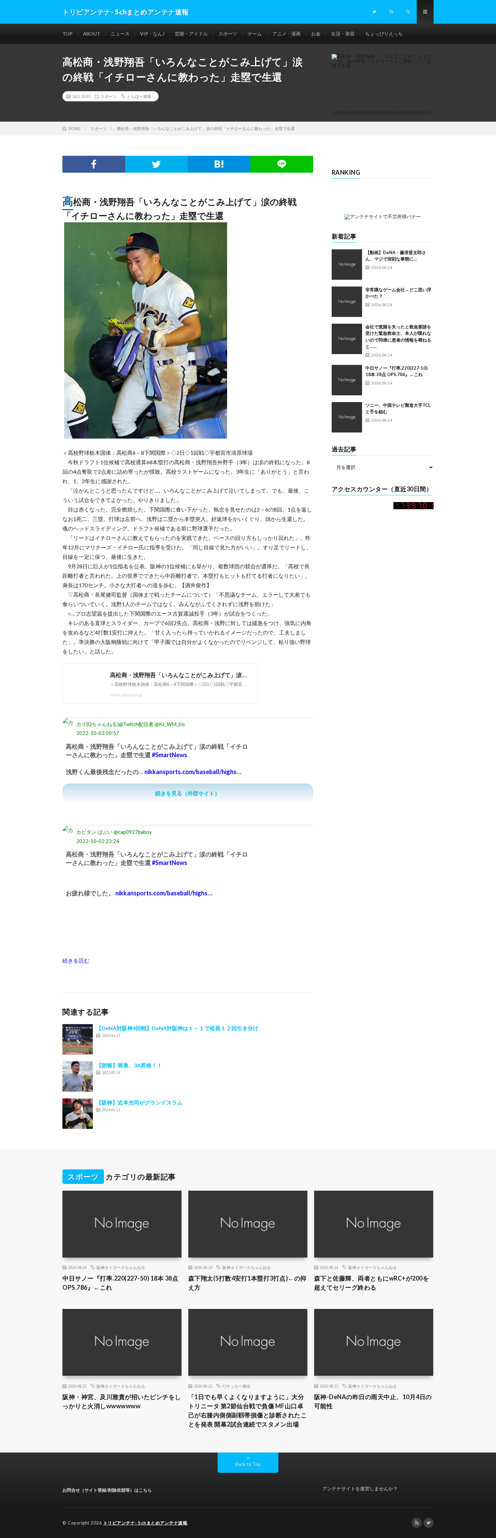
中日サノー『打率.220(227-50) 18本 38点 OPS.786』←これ (120, 1282)
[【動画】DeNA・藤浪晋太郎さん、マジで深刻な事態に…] (347, 264)
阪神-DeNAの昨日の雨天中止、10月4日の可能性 (373, 1401)
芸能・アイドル (191, 33)
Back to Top (248, 1464)
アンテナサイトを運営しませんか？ (360, 1488)
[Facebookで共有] (93, 164)
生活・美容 (343, 33)
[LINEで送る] (281, 164)
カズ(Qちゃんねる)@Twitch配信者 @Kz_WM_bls (130, 724)
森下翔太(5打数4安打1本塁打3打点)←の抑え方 (247, 1282)
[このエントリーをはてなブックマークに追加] (219, 164)
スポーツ (227, 33)
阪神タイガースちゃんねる (121, 1267)
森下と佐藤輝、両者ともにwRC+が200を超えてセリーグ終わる (371, 1282)
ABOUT (91, 33)
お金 (316, 33)
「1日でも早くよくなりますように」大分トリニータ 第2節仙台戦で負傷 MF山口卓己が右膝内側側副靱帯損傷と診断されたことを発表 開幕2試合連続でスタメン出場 (247, 1410)
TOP (67, 33)
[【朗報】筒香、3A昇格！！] (77, 1076)
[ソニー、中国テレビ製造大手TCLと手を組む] (347, 417)
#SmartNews (169, 755)
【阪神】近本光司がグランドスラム (139, 1102)
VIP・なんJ (152, 33)
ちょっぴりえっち (384, 33)
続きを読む (75, 960)
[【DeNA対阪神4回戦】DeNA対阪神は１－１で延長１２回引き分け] (77, 1039)
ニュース (120, 33)
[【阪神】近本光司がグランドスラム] (77, 1113)
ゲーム (255, 33)
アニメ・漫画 (286, 33)
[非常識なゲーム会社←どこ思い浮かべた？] (347, 302)
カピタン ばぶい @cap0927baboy (114, 832)
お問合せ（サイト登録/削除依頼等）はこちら (107, 1490)
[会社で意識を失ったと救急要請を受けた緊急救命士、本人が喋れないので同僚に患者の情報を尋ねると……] (347, 339)
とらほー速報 (139, 96)
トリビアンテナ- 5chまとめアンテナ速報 (145, 1522)
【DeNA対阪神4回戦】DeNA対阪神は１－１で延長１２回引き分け (177, 1028)
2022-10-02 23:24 (97, 841)
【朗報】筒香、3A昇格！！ (129, 1065)
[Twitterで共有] (156, 164)
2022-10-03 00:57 (97, 733)
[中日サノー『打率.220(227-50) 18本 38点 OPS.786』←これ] (347, 380)
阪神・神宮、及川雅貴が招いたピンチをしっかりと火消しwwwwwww (121, 1401)
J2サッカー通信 (236, 1386)
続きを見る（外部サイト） (187, 793)
